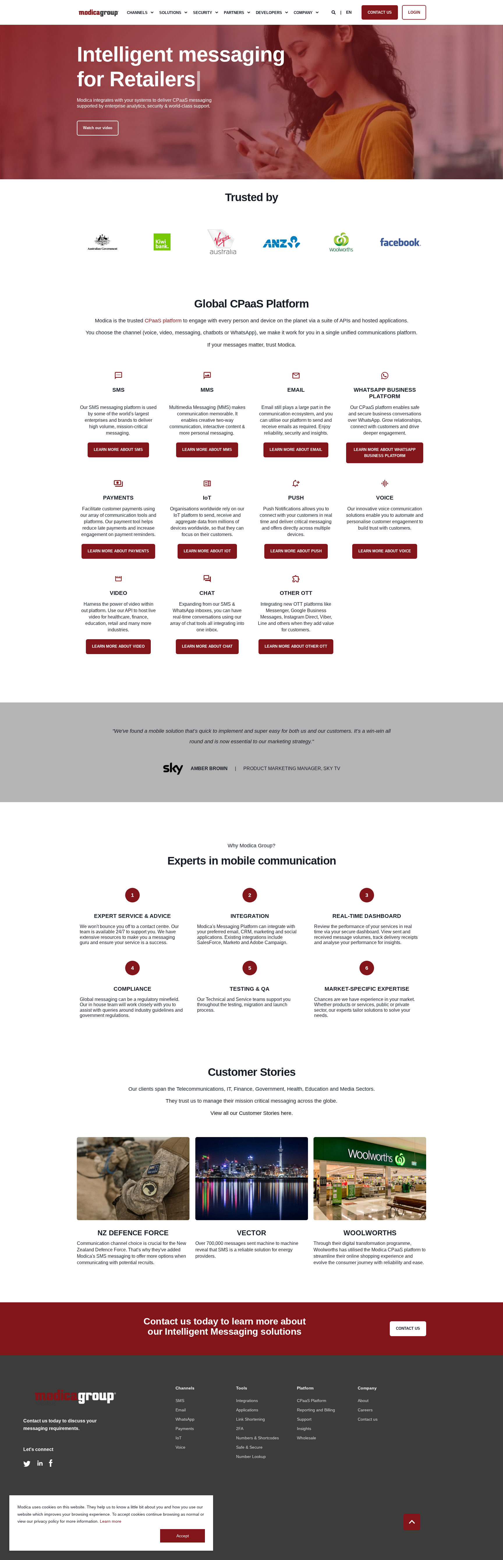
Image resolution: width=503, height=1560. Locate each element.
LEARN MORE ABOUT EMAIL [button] (296, 449)
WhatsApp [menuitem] (185, 1419)
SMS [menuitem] (180, 1400)
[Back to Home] (99, 12)
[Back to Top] (411, 1522)
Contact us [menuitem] (368, 1419)
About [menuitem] (363, 1400)
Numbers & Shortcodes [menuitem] (257, 1438)
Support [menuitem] (304, 1419)
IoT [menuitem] (179, 1438)
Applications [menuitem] (247, 1410)
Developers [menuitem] (269, 12)
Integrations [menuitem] (247, 1400)
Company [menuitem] (303, 12)
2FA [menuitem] (239, 1428)
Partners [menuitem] (234, 12)
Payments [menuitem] (185, 1428)
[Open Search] (334, 12)
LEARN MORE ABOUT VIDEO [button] (118, 646)
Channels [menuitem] (137, 12)
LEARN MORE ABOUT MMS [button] (207, 449)
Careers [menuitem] (365, 1410)
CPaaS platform (163, 321)
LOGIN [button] (414, 12)
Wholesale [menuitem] (306, 1438)
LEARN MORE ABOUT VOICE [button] (384, 551)
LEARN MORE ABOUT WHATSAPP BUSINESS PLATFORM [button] (385, 452)
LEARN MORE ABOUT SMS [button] (118, 449)
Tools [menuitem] (241, 1388)
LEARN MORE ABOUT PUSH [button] (296, 551)
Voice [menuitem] (180, 1447)
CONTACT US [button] (380, 12)
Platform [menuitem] (305, 1388)
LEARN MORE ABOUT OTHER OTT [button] (296, 646)
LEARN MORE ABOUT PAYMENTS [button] (118, 551)
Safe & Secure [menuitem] (249, 1447)
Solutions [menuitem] (170, 12)
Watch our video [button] (97, 128)
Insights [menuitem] (304, 1428)
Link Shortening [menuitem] (250, 1419)
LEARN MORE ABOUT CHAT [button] (207, 646)
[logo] (74, 1398)
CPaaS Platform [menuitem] (311, 1400)
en (349, 12)
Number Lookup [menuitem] (251, 1456)
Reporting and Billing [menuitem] (316, 1410)
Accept (182, 1535)
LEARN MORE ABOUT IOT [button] (207, 551)
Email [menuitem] (181, 1410)
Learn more (110, 1521)
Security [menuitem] (202, 12)
